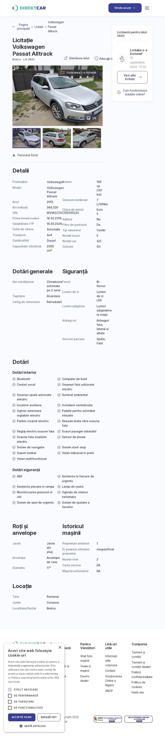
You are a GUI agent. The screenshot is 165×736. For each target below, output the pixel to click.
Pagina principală (23, 26)
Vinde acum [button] (122, 7)
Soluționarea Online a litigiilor (113, 681)
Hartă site (138, 692)
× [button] (59, 647)
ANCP (109, 690)
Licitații (39, 26)
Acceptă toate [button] (22, 717)
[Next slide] (95, 105)
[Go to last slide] (20, 105)
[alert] (34, 687)
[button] (26, 138)
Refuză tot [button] (49, 717)
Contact (110, 670)
